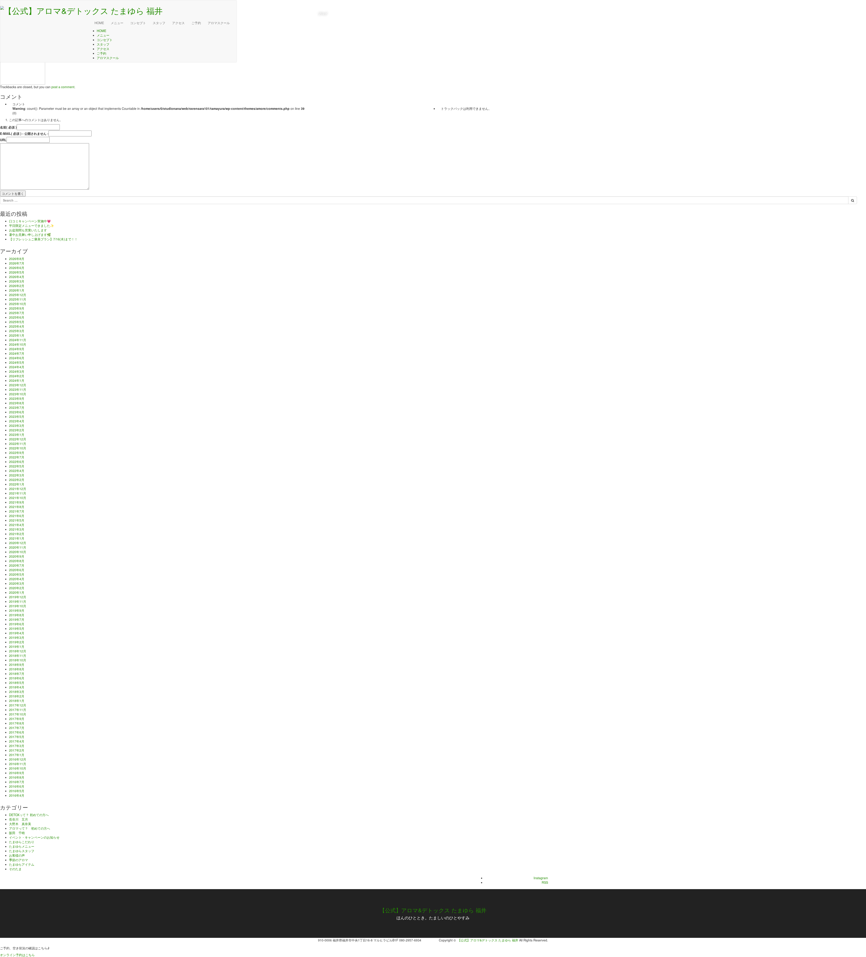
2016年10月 (17, 768)
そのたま (15, 869)
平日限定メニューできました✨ (31, 225)
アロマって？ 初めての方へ (29, 828)
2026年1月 (16, 290)
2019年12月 (17, 597)
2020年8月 (16, 561)
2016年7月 (16, 782)
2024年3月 (16, 371)
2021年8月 (16, 506)
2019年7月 (16, 619)
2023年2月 (16, 430)
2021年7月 (16, 511)
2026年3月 (16, 281)
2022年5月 (16, 466)
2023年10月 (17, 394)
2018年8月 (16, 669)
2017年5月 (16, 736)
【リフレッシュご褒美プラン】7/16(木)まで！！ (43, 239)
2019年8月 (16, 615)
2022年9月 (16, 452)
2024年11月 (17, 340)
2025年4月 (16, 326)
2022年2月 (16, 479)
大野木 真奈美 (20, 823)
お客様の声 (17, 855)
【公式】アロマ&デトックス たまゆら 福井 (433, 910)
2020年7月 (16, 565)
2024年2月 (16, 376)
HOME (99, 23)
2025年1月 (16, 335)
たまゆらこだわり (21, 842)
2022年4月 (16, 470)
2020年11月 (17, 547)
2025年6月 (16, 317)
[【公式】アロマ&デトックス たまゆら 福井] (81, 9)
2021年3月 (16, 529)
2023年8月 (16, 403)
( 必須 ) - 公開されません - (24, 133)
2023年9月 (16, 398)
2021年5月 (16, 520)
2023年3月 (16, 425)
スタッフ (159, 23)
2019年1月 (16, 646)
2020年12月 (17, 543)
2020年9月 (16, 556)
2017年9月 (16, 718)
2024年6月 (16, 358)
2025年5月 (16, 322)
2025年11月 (17, 299)
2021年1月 (16, 538)
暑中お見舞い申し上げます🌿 (30, 234)
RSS (545, 882)
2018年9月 (16, 664)
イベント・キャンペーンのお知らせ (34, 837)
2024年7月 (16, 353)
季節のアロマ (18, 860)
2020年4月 (16, 579)
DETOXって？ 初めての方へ (29, 814)
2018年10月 (17, 660)
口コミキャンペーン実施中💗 (30, 221)
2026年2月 (16, 285)
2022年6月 (16, 461)
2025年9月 (16, 308)
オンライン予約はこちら (17, 954)
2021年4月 (16, 524)
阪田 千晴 (17, 832)
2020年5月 (16, 574)
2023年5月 (16, 416)
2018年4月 (16, 687)
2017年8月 (16, 723)
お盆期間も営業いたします (28, 230)
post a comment (62, 87)
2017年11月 (17, 709)
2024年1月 (16, 380)
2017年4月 (16, 741)
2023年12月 (17, 385)
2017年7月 (16, 727)
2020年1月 (16, 592)
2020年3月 (16, 583)
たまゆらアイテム (21, 864)
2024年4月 (16, 367)
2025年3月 (16, 331)
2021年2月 (16, 533)
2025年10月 (17, 303)
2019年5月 (16, 628)
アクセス (178, 23)
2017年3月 (16, 745)
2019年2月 (16, 642)
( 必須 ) (8, 127)
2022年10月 (17, 448)
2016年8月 (16, 777)
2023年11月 (17, 389)
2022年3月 (16, 475)
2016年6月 (16, 786)
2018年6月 (16, 678)
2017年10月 (17, 714)
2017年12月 (17, 705)
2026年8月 (16, 258)
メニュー (117, 23)
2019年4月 (16, 633)
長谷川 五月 (18, 819)
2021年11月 (17, 493)
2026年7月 (16, 263)
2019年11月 (17, 601)
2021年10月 (17, 497)
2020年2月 (16, 588)
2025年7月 (16, 313)
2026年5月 (16, 272)
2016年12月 (17, 759)
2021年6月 (16, 515)
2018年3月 (16, 691)
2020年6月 (16, 570)
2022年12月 (17, 439)
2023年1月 (16, 434)
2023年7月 (16, 407)
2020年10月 (17, 552)
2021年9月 (16, 502)
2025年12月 (17, 294)
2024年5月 (16, 362)
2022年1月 (16, 484)
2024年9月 (16, 349)
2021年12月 (17, 488)
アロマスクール (219, 23)
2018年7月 (16, 673)
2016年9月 (16, 773)
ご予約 (196, 23)
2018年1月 (16, 700)
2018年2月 (16, 696)
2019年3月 (16, 637)
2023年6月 (16, 412)
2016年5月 (16, 791)
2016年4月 (16, 795)
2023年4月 (16, 421)
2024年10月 (17, 344)
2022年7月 (16, 457)
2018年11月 (17, 655)
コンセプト (138, 23)
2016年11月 (17, 763)
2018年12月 (17, 651)
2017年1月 (16, 754)
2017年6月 (16, 732)
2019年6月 (16, 624)
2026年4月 (16, 276)
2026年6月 (16, 267)
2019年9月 (16, 610)
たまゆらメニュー (21, 846)
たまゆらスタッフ (21, 851)
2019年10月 (17, 606)
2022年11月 (17, 443)
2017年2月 (16, 750)
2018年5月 (16, 682)
